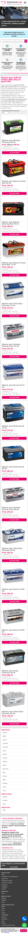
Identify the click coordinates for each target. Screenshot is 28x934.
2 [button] (7, 29)
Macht (4, 765)
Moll (4, 772)
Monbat (5, 761)
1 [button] (4, 29)
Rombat (5, 783)
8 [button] (21, 29)
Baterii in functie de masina (13, 73)
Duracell (5, 747)
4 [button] (11, 29)
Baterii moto (6, 807)
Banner (5, 732)
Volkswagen (5, 914)
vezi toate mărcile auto (8, 925)
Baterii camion (7, 794)
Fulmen (5, 758)
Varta (4, 790)
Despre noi (5, 878)
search (26, 41)
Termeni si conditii (7, 882)
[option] (14, 17)
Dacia (3, 908)
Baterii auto (6, 729)
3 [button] (9, 29)
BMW (4, 736)
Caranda (5, 743)
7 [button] (18, 29)
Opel (3, 921)
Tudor (4, 787)
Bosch (5, 739)
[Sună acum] (24, 918)
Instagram (4, 887)
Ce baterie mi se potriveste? (10, 876)
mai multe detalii (14, 152)
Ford (3, 910)
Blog (3, 874)
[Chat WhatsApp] (24, 925)
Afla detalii (6, 932)
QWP (4, 779)
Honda (3, 923)
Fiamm (5, 754)
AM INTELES (23, 930)
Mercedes (5, 768)
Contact (4, 889)
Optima (5, 776)
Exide (4, 750)
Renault (4, 917)
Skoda (3, 912)
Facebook (4, 885)
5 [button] (14, 29)
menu (25, 2)
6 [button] (16, 29)
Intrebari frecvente (7, 880)
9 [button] (23, 29)
